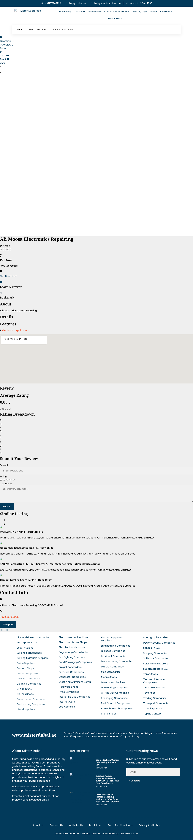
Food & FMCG (115, 18)
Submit (7, 506)
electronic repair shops (16, 330)
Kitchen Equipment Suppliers (112, 639)
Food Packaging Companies (75, 662)
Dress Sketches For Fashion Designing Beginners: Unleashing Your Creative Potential (107, 798)
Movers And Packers (113, 682)
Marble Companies (112, 666)
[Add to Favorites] (1, 293)
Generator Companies (72, 677)
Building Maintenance (29, 653)
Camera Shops (25, 668)
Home (20, 29)
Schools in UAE (151, 648)
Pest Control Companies (115, 703)
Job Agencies (67, 706)
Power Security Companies (159, 642)
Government (95, 11)
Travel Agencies (152, 708)
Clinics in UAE (24, 689)
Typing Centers (152, 713)
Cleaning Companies (29, 683)
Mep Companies (110, 672)
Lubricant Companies (113, 656)
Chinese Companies (28, 678)
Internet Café (67, 701)
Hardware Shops (68, 687)
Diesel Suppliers (26, 709)
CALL (3, 55)
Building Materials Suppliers (33, 658)
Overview (5, 44)
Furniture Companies (71, 672)
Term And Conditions (120, 825)
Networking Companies (115, 687)
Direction (5, 41)
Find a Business (38, 29)
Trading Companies (154, 698)
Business (80, 11)
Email (3, 59)
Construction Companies (31, 699)
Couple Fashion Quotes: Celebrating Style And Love (107, 762)
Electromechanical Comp (74, 637)
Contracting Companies (31, 704)
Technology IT (66, 11)
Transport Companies (156, 703)
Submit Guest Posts (63, 29)
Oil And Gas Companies (115, 693)
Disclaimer (95, 825)
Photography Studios (155, 637)
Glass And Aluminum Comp (75, 682)
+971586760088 (9, 617)
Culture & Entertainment (117, 11)
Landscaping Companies (115, 646)
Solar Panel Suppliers (155, 663)
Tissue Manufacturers (156, 687)
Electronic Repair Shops (73, 642)
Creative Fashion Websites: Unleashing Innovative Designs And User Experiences (107, 780)
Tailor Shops (150, 674)
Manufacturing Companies (117, 661)
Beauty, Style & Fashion (145, 11)
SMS (2, 63)
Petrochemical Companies (117, 708)
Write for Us (76, 825)
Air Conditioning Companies (33, 637)
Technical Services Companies (154, 681)
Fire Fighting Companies (73, 657)
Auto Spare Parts (27, 642)
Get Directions (8, 276)
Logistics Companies (113, 651)
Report (9, 624)
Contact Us (56, 825)
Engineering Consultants (73, 652)
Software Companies (155, 658)
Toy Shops (149, 693)
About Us (38, 825)
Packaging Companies (114, 698)
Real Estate (166, 11)
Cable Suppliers (26, 663)
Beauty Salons (25, 647)
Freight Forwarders (70, 667)
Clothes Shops (25, 694)
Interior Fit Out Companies (74, 696)
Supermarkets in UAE (155, 669)
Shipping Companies (155, 653)
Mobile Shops (109, 677)
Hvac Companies (69, 692)
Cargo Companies (27, 673)
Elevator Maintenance (72, 647)
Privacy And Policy (149, 825)
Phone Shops (108, 713)
